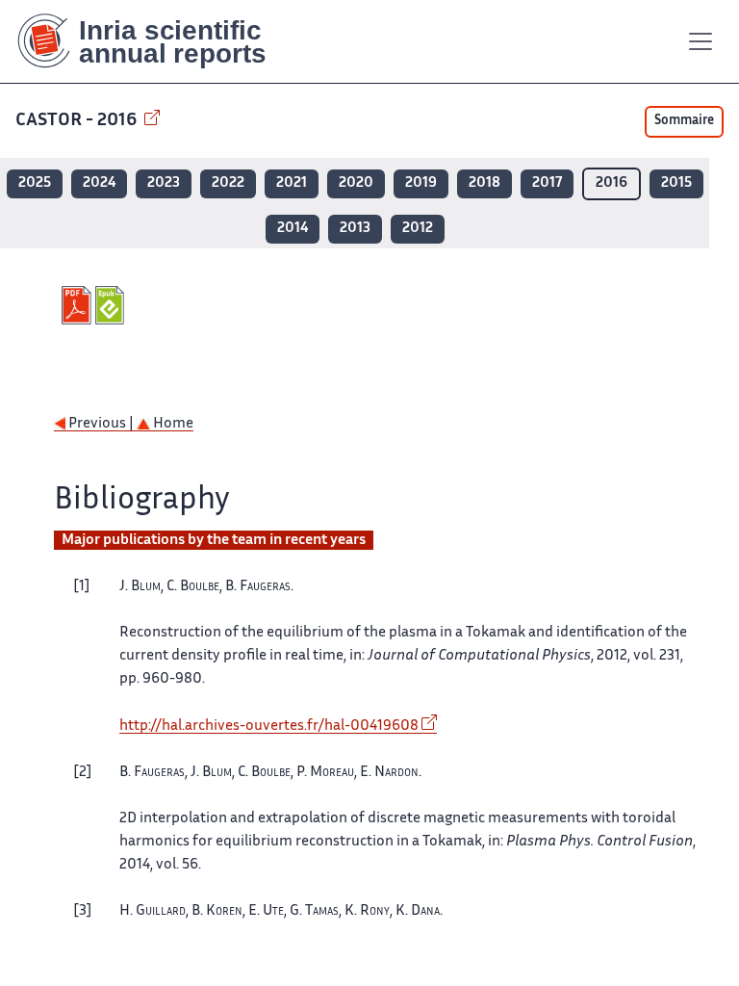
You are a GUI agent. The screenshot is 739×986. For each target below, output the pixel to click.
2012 (417, 228)
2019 (421, 183)
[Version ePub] (112, 305)
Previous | (101, 424)
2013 (355, 228)
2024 (99, 183)
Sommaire (684, 121)
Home (171, 424)
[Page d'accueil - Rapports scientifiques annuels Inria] (155, 41)
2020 (356, 183)
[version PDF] (78, 305)
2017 (547, 183)
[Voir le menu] (700, 41)
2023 (163, 183)
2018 (484, 183)
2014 (292, 228)
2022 (228, 183)
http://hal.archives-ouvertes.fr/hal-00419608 (269, 726)
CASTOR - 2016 (77, 121)
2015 (676, 183)
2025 (34, 183)
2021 (291, 183)
